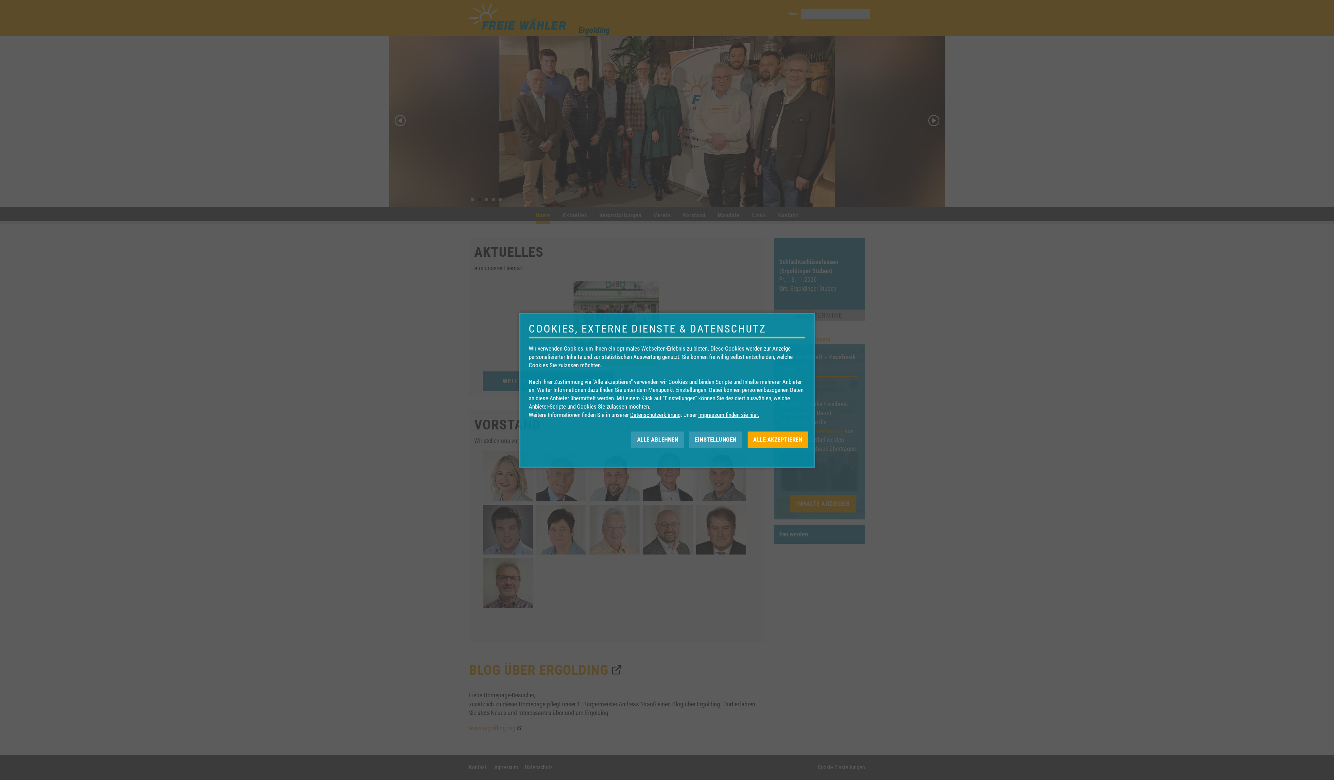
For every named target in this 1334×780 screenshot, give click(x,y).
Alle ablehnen (657, 439)
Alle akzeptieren (777, 439)
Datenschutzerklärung (655, 414)
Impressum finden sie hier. (728, 414)
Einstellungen (715, 439)
